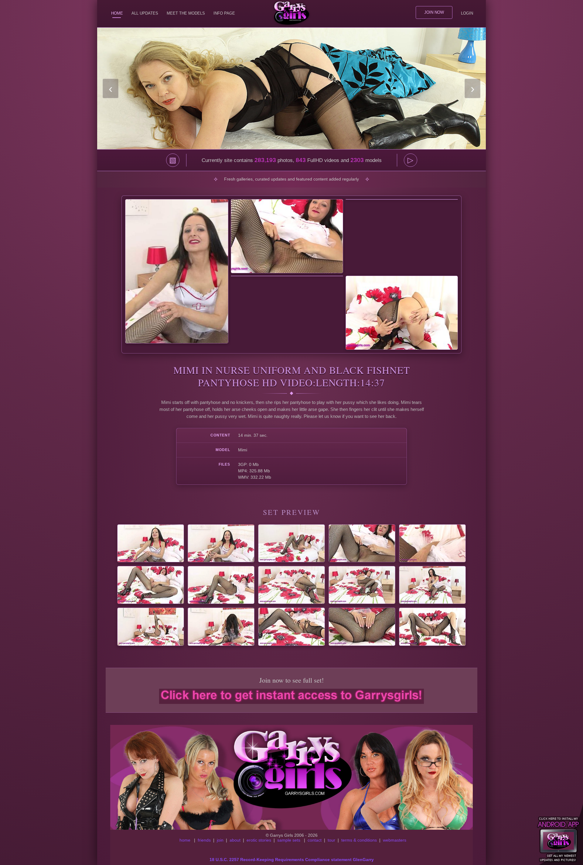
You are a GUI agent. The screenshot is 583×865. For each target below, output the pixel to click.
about (235, 840)
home (184, 840)
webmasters (394, 840)
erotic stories (259, 840)
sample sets (288, 840)
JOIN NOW (434, 12)
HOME (117, 13)
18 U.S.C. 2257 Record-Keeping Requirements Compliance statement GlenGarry (292, 859)
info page (224, 13)
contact (315, 840)
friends (204, 840)
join (220, 840)
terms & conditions (359, 840)
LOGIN (467, 13)
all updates (144, 13)
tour (331, 840)
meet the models (186, 13)
